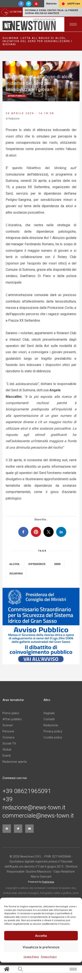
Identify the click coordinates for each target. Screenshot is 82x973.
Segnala (49, 713)
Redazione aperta (15, 762)
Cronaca (8, 737)
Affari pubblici (12, 719)
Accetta (41, 936)
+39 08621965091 (27, 791)
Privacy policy (53, 731)
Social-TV (9, 743)
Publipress (48, 882)
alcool (14, 564)
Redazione (51, 725)
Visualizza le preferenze (41, 947)
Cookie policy (53, 737)
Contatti (49, 719)
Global (7, 749)
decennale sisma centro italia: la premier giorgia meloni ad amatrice (51, 12)
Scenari (8, 725)
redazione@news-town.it (34, 807)
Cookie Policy (31, 956)
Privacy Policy (49, 956)
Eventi (7, 755)
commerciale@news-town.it (38, 815)
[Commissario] (41, 626)
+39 (8, 799)
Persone (8, 731)
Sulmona (16, 573)
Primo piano (11, 713)
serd (57, 564)
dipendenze (36, 564)
